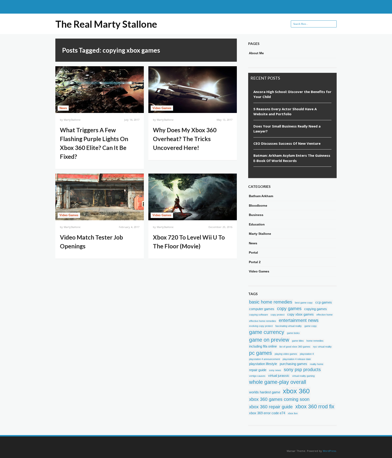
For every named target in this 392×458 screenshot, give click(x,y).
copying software (258, 314)
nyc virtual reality (322, 346)
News (63, 108)
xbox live (293, 413)
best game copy (304, 302)
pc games (260, 353)
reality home (316, 364)
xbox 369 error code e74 (267, 413)
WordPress (329, 451)
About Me (256, 53)
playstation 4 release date (297, 359)
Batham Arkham (261, 196)
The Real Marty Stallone (106, 24)
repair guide (257, 370)
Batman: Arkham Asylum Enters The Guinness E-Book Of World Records (291, 158)
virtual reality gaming (303, 376)
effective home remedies (262, 321)
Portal (253, 252)
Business (256, 215)
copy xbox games (300, 314)
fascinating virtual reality (288, 326)
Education (257, 224)
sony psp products (302, 369)
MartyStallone (72, 119)
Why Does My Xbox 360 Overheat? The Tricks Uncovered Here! (184, 138)
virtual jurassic (278, 375)
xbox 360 (296, 391)
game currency (266, 332)
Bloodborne (258, 205)
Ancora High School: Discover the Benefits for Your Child (292, 94)
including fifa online (263, 346)
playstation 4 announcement (264, 359)
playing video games (286, 354)
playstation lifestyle (263, 364)
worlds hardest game (264, 392)
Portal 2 (255, 262)
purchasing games (293, 364)
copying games (315, 309)
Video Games (161, 108)
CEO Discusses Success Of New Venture (287, 143)
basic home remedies (270, 301)
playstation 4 (307, 354)
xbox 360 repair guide (271, 406)
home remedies (314, 340)
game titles (298, 340)
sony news (275, 370)
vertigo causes (257, 376)
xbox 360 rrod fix (314, 406)
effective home (324, 314)
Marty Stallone (260, 233)
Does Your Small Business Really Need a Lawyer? (287, 129)
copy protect (277, 314)
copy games (289, 308)
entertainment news (298, 320)
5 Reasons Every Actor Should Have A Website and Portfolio (285, 111)
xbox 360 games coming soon (279, 399)
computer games (261, 309)
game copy (310, 326)
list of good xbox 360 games (294, 346)
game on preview (269, 340)
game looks (293, 333)
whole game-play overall (277, 382)
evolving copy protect (261, 326)
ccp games (323, 302)
